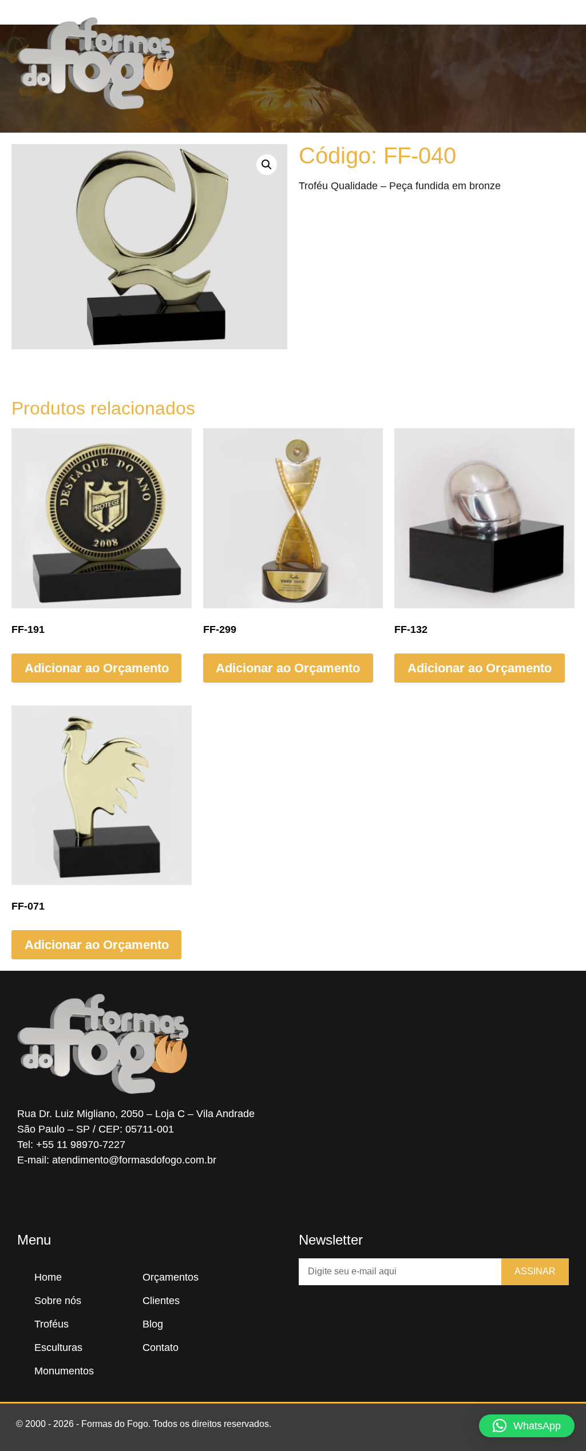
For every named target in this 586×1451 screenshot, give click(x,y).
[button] (368, 63)
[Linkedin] (97, 1198)
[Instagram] (63, 1198)
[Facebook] (28, 1198)
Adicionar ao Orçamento (97, 668)
